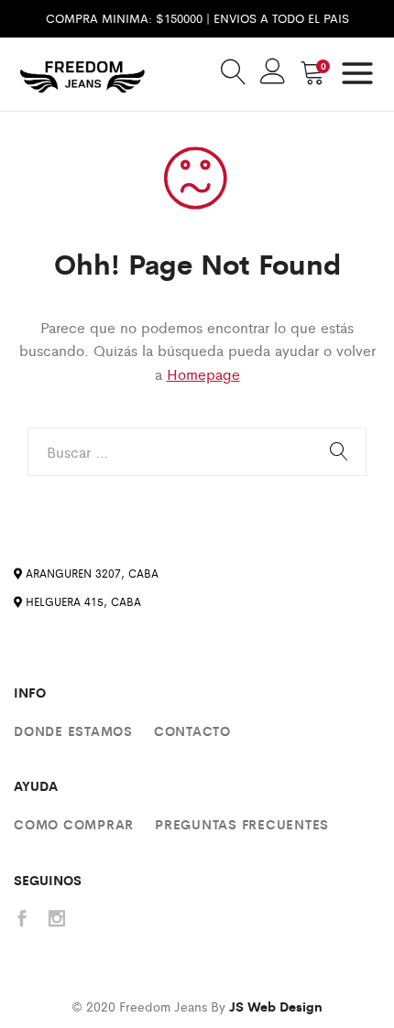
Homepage (203, 373)
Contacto (192, 730)
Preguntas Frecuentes (242, 824)
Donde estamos (73, 730)
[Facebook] (22, 919)
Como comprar (74, 824)
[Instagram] (57, 919)
